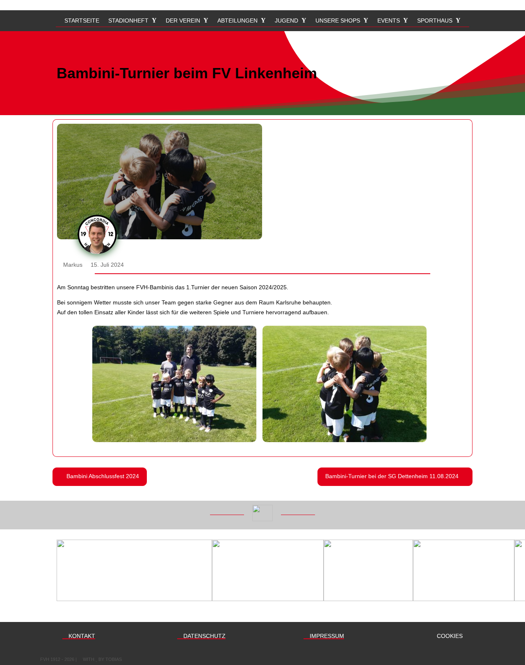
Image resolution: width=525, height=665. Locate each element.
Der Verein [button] (183, 21)
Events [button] (388, 21)
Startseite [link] (81, 21)
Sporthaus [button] (434, 21)
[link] (174, 384)
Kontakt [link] (81, 636)
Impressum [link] (326, 636)
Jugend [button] (286, 21)
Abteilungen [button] (237, 21)
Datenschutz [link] (204, 636)
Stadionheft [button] (128, 21)
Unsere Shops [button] (337, 21)
